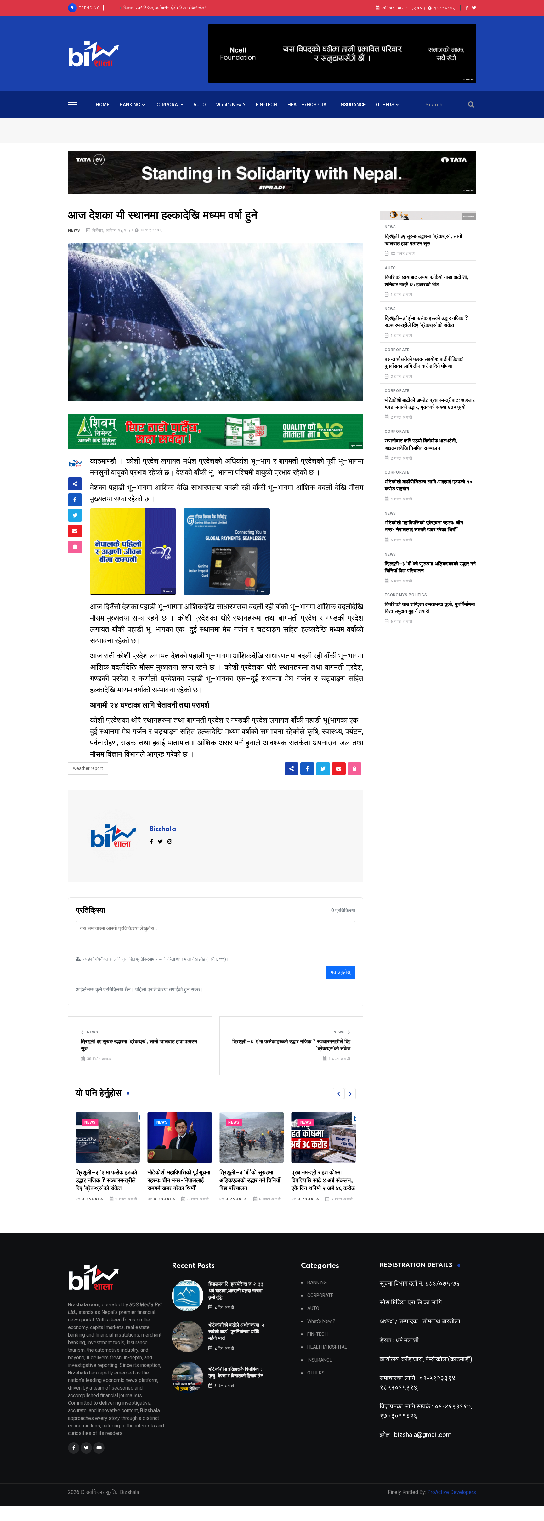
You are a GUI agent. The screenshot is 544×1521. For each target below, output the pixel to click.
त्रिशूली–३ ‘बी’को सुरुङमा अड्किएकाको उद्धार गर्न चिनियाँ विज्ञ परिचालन (178, 1181)
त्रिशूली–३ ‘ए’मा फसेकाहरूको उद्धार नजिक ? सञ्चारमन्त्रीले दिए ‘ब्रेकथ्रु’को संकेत (291, 1045)
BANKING (130, 104)
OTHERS (385, 104)
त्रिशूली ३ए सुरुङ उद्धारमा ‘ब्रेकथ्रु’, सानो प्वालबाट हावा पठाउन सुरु (139, 1045)
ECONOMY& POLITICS (406, 595)
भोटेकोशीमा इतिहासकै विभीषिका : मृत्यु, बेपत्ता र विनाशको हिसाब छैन (164, 7)
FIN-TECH (266, 104)
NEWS (74, 230)
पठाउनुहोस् (340, 972)
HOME (102, 104)
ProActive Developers (451, 1492)
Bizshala (163, 829)
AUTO (199, 104)
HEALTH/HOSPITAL (308, 104)
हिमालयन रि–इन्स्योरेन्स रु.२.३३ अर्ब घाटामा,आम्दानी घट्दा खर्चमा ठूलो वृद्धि (236, 1290)
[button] (338, 1093)
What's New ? (231, 104)
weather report (88, 768)
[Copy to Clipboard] (75, 547)
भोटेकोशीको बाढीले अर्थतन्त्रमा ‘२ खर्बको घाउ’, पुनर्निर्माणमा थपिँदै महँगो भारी (236, 1331)
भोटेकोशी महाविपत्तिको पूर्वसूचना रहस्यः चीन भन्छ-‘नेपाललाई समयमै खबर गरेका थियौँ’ (107, 1181)
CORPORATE (169, 104)
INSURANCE (352, 104)
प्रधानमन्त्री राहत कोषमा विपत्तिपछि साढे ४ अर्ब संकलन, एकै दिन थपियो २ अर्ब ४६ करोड (251, 1181)
